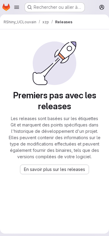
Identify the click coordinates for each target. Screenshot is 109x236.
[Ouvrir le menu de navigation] (16, 7)
